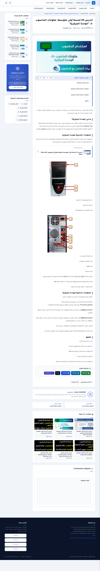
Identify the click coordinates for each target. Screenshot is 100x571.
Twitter (16, 540)
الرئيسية (88, 2)
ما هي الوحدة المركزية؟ (83, 83)
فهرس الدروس (50, 2)
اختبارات (92, 8)
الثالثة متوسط (72, 8)
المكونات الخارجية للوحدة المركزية (80, 89)
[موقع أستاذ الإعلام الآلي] (93, 3)
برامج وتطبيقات (69, 2)
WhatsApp (84, 373)
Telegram (74, 373)
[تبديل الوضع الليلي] (6, 2)
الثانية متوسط (61, 8)
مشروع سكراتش (38, 8)
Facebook (64, 373)
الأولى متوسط (83, 8)
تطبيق (87, 101)
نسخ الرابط (48, 373)
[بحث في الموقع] (10, 2)
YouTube (15, 544)
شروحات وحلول (59, 2)
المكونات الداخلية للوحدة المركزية (80, 95)
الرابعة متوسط (50, 8)
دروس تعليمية (80, 2)
